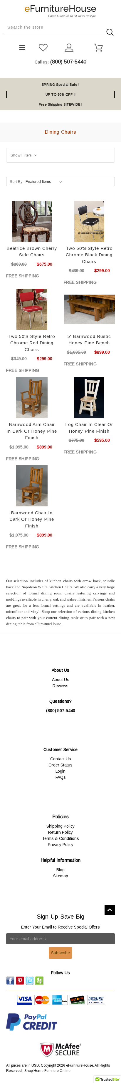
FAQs (61, 777)
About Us (60, 679)
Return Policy (60, 832)
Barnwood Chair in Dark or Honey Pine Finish (31, 519)
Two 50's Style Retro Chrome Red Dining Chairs (31, 343)
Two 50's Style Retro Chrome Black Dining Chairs (89, 255)
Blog (60, 869)
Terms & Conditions (60, 838)
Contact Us (60, 759)
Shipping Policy (60, 826)
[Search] (6, 37)
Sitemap (60, 876)
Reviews (60, 685)
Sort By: (16, 181)
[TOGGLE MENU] (20, 45)
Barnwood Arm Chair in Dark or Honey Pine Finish (31, 431)
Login (60, 771)
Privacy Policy (60, 844)
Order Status (60, 765)
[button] (60, 155)
